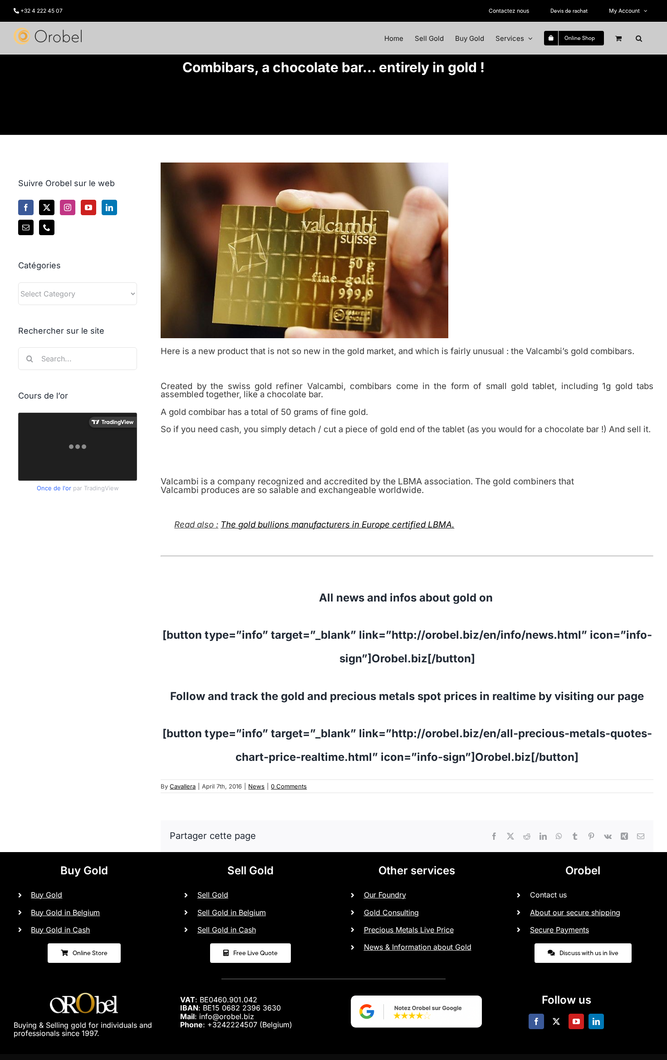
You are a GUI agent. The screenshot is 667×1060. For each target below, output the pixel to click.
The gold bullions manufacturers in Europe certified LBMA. (337, 524)
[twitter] (556, 1021)
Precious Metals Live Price (409, 929)
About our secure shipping (575, 912)
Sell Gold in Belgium (231, 912)
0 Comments (289, 786)
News (256, 786)
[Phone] (46, 227)
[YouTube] (88, 207)
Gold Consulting (391, 912)
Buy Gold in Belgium (65, 912)
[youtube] (576, 1021)
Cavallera (183, 786)
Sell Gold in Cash (226, 929)
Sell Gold (212, 894)
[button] (639, 38)
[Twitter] (46, 207)
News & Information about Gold (417, 947)
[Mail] (26, 227)
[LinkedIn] (109, 207)
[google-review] (416, 991)
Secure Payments (559, 929)
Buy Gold (46, 894)
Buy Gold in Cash (60, 929)
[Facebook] (26, 207)
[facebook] (536, 1021)
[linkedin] (596, 1021)
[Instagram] (67, 207)
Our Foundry (385, 894)
